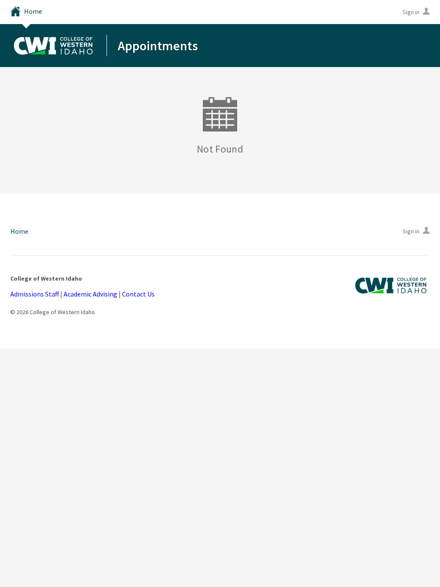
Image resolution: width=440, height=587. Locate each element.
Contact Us (138, 294)
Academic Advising (90, 294)
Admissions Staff (34, 294)
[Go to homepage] (53, 45)
